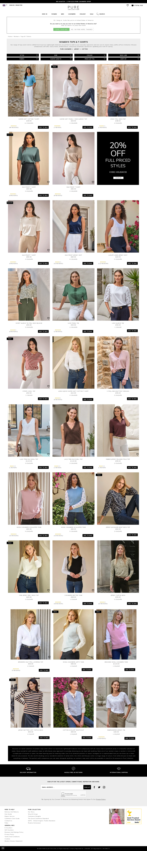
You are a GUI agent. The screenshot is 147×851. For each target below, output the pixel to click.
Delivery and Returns (12, 812)
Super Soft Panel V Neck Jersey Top (73, 119)
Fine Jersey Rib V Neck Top (29, 595)
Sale (91, 14)
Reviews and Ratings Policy (14, 832)
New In (44, 14)
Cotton (85, 49)
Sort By (123, 59)
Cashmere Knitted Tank (73, 595)
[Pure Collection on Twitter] (99, 787)
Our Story (31, 812)
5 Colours (118, 259)
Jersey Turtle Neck (118, 595)
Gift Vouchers (9, 830)
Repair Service (9, 816)
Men (62, 14)
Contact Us (8, 820)
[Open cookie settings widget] (3, 848)
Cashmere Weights (34, 816)
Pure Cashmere (66, 49)
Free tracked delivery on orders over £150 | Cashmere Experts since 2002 (73, 1)
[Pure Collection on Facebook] (94, 787)
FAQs (6, 823)
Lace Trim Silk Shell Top (29, 459)
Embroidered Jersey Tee (116, 730)
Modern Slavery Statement (13, 841)
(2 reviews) (102, 127)
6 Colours (73, 259)
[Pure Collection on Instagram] (104, 787)
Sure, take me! (61, 29)
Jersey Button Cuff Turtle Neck (30, 730)
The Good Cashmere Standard (38, 818)
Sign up (87, 787)
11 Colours (29, 123)
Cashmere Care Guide (12, 818)
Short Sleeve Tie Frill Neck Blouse (29, 323)
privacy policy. (101, 799)
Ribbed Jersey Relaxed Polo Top (118, 459)
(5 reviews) (16, 670)
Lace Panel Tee (73, 323)
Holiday (83, 14)
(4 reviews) (101, 738)
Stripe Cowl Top (29, 391)
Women (54, 14)
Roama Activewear (34, 823)
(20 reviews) (103, 603)
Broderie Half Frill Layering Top (30, 662)
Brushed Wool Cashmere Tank (116, 662)
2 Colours (118, 123)
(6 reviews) (58, 399)
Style (22, 55)
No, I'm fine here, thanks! (82, 29)
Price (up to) (90, 59)
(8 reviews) (13, 195)
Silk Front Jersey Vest (73, 255)
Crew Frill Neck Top (118, 119)
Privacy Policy (9, 834)
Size (55, 55)
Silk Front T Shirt (29, 187)
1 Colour (118, 327)
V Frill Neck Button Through (118, 391)
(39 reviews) (58, 603)
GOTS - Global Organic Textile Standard (41, 820)
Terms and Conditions (12, 836)
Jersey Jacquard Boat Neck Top (118, 527)
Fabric (22, 59)
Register (19, 5)
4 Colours (73, 123)
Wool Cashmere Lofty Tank (73, 662)
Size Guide (8, 814)
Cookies (7, 839)
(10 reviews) (14, 535)
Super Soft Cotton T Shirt (29, 119)
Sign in (12, 5)
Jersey (76, 49)
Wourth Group (33, 814)
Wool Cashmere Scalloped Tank (29, 527)
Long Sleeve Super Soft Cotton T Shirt (73, 391)
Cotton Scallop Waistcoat (73, 730)
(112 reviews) (103, 263)
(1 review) (57, 127)
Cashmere (72, 14)
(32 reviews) (58, 263)
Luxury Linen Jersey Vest (118, 255)
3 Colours (29, 327)
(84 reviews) (14, 127)
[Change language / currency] (4, 6)
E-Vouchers (8, 828)
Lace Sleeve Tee (118, 323)
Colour (89, 55)
